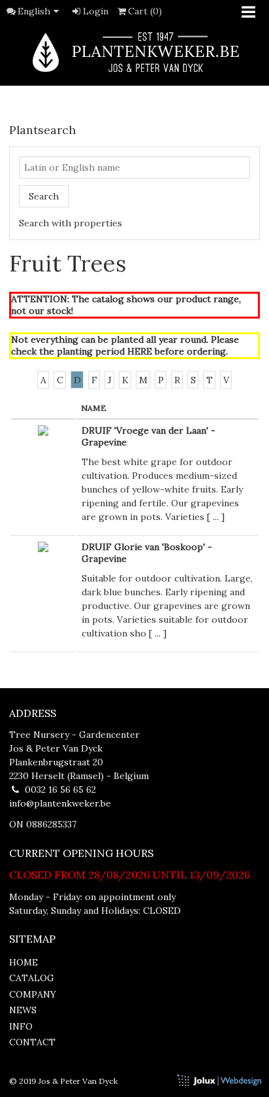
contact (32, 1042)
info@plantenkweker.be (60, 803)
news (23, 1010)
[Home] (134, 52)
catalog (31, 978)
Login (95, 11)
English (34, 11)
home (23, 962)
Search (44, 196)
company (32, 994)
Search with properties (70, 223)
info (21, 1026)
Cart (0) (145, 11)
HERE (139, 351)
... (215, 517)
